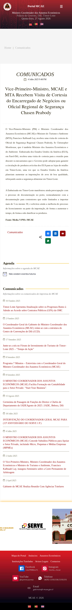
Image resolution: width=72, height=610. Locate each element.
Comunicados (22, 47)
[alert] (22, 273)
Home (7, 47)
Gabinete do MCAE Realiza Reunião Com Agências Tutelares (33, 486)
